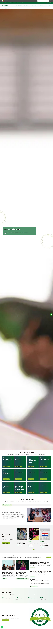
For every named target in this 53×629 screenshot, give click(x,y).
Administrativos (16, 2)
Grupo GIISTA (18, 472)
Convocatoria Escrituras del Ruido (33, 544)
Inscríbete (19, 545)
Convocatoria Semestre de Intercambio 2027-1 (21, 543)
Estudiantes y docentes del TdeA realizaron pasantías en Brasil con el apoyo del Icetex (39, 581)
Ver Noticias (48, 557)
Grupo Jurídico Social (31, 485)
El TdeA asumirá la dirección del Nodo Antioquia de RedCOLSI (8, 573)
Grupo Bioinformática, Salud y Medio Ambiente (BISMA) (20, 487)
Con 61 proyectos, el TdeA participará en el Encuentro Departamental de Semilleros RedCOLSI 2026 (39, 563)
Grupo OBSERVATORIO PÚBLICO (32, 461)
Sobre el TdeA (26, 5)
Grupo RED (18, 459)
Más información (5, 466)
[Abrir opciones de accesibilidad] (51, 314)
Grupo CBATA (43, 485)
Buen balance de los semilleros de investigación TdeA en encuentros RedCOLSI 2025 (40, 572)
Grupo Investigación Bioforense (6, 486)
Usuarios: (3, 2)
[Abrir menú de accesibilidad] (50, 1)
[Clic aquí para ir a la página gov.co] (5, 1)
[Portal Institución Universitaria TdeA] (5, 5)
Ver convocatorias (5, 543)
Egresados (21, 2)
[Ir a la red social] (46, 2)
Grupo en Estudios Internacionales (7, 460)
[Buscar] (38, 1)
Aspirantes (11, 2)
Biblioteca (48, 5)
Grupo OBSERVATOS (6, 472)
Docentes (26, 2)
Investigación (34, 5)
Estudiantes (7, 2)
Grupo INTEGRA (32, 472)
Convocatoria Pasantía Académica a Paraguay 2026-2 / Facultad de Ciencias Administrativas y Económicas (44, 544)
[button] (33, 549)
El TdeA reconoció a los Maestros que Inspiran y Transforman (21, 573)
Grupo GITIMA (43, 472)
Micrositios (41, 5)
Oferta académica (18, 5)
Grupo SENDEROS (44, 459)
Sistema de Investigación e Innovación (7, 505)
